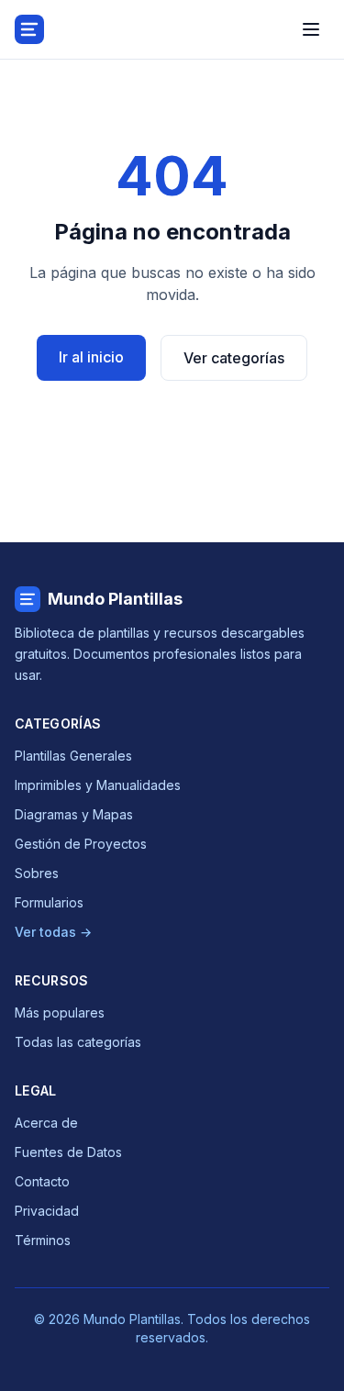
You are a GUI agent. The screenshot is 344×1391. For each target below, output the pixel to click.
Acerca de (46, 1122)
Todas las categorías (78, 1042)
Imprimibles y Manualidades (98, 785)
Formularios (49, 902)
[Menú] (311, 29)
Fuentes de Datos (68, 1152)
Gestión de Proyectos (81, 843)
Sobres (37, 873)
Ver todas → (53, 932)
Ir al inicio (91, 357)
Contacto (42, 1181)
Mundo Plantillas (115, 598)
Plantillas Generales (73, 755)
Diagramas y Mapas (74, 814)
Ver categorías (233, 358)
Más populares (60, 1012)
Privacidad (47, 1211)
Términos (43, 1240)
